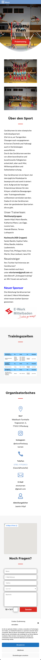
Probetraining (20, 42)
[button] (38, 623)
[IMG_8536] (20, 109)
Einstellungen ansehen (20, 655)
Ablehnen (20, 650)
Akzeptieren (20, 645)
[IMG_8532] (20, 82)
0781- (20, 464)
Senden (28, 609)
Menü (7, 2)
